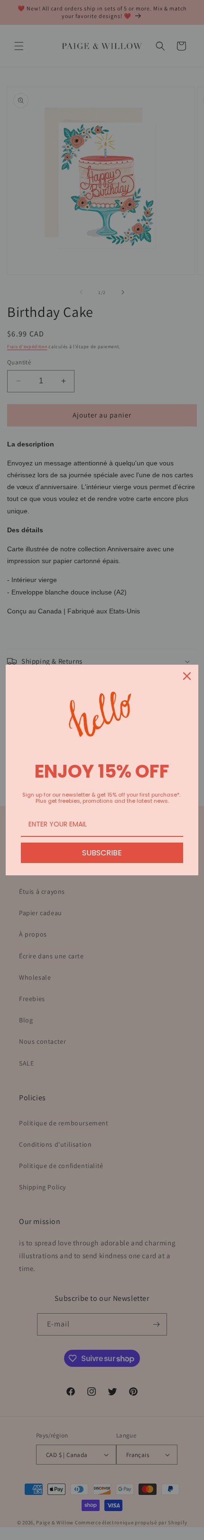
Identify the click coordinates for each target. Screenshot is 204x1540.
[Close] (187, 676)
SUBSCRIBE (102, 852)
